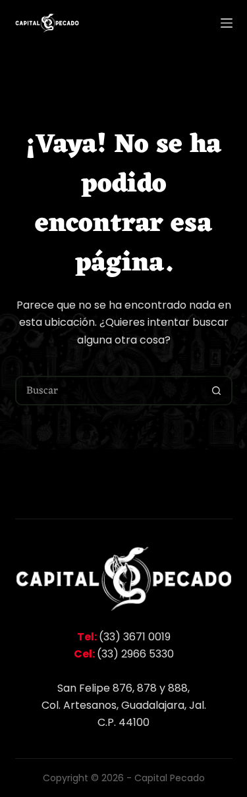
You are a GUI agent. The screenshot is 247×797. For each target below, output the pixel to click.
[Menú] (227, 23)
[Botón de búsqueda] (216, 390)
